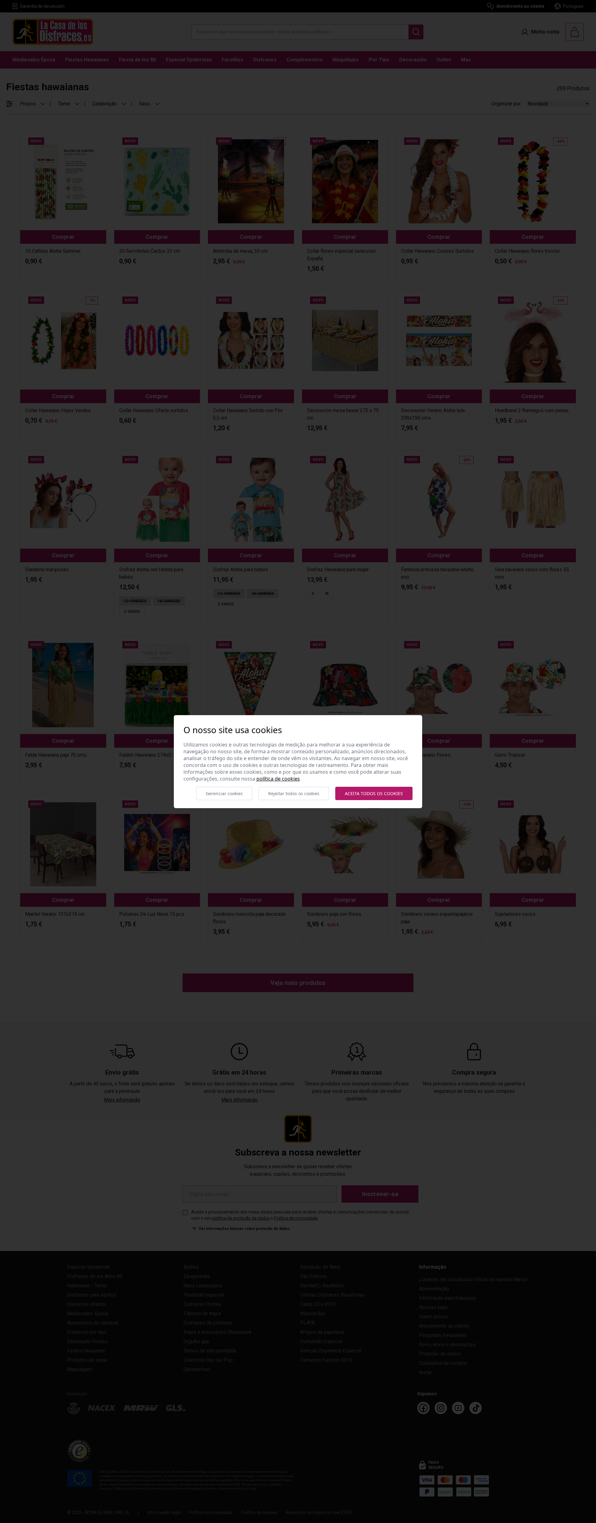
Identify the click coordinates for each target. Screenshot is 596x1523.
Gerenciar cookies (224, 793)
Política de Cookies (278, 778)
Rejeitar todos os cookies (293, 793)
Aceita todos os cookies (374, 793)
